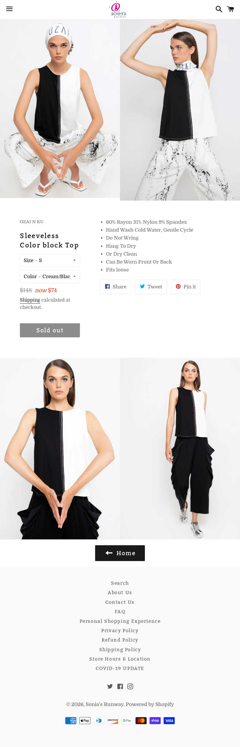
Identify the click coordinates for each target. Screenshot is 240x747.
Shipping (30, 300)
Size (28, 260)
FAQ (120, 611)
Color (30, 276)
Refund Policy (120, 640)
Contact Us (120, 602)
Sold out (50, 330)
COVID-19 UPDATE (120, 668)
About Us (120, 592)
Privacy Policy (119, 630)
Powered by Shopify (150, 704)
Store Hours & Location (120, 659)
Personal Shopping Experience (120, 621)
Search (120, 583)
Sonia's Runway (105, 704)
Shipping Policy (120, 649)
